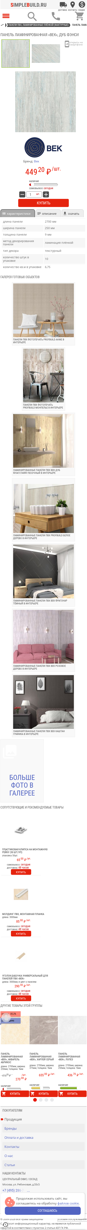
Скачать (73, 213)
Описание (49, 213)
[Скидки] (82, 4)
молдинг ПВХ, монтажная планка (23, 914)
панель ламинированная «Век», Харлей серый (42, 1056)
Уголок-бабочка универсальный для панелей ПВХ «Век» (25, 977)
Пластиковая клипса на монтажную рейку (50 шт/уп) (25, 851)
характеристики (19, 213)
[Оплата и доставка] (63, 4)
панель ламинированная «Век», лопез (69, 1056)
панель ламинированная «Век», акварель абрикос (12, 1058)
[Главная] (30, 4)
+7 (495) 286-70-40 (16, 1190)
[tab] (17, 213)
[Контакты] (72, 4)
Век (36, 161)
